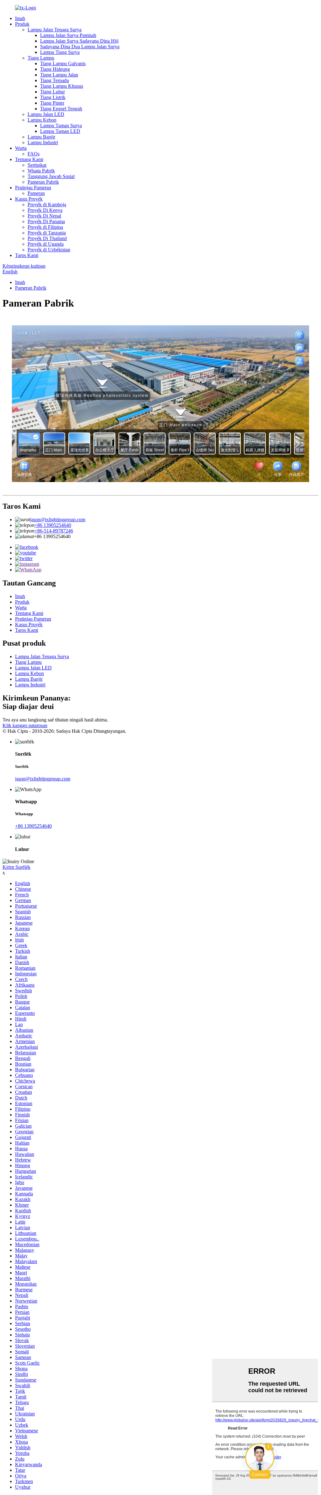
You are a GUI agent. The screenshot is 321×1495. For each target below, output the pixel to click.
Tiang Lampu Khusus (61, 86)
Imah (20, 18)
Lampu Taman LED (60, 131)
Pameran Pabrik (43, 182)
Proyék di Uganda (46, 244)
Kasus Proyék (29, 199)
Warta (21, 148)
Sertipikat (37, 165)
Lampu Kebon (42, 120)
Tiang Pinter (52, 103)
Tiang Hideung (55, 69)
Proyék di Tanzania (47, 232)
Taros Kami (26, 255)
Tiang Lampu (41, 57)
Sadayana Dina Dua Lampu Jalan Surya (79, 46)
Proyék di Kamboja (47, 204)
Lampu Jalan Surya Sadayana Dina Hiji (79, 41)
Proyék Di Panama (46, 221)
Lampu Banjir (41, 136)
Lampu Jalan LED (46, 114)
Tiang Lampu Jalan (59, 74)
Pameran (36, 193)
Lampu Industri (43, 142)
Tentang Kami (29, 159)
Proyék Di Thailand (47, 238)
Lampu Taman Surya (61, 125)
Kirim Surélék (16, 867)
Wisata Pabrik (41, 170)
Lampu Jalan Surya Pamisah (68, 35)
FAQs (33, 153)
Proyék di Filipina (45, 227)
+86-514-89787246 (53, 530)
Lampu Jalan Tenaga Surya (55, 29)
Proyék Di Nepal (44, 215)
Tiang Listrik (53, 97)
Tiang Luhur (52, 91)
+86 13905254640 (52, 525)
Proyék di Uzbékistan (49, 249)
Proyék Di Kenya (45, 210)
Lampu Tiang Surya (60, 52)
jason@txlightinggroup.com (57, 519)
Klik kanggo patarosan (25, 725)
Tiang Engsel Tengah (61, 108)
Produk (22, 24)
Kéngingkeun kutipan (24, 266)
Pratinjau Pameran (33, 187)
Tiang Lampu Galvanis (63, 63)
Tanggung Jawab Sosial (51, 176)
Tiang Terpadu (54, 80)
